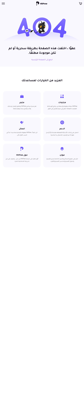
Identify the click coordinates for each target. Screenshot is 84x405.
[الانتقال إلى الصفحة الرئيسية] (41, 3)
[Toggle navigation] (3, 3)
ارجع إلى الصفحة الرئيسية (42, 60)
